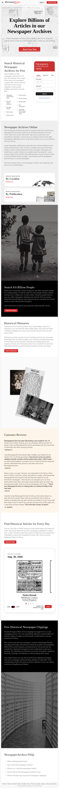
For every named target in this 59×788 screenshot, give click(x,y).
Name (38, 75)
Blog (19, 783)
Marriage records (8, 108)
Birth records (9, 112)
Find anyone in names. (42, 66)
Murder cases (22, 101)
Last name (38, 86)
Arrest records (22, 95)
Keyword (45, 75)
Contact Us (14, 783)
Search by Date (10, 542)
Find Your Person (11, 310)
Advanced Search (44, 98)
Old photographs (22, 105)
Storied (9, 783)
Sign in (42, 2)
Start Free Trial (52, 2)
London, (34, 597)
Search (44, 94)
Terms (28, 783)
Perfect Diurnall (29, 595)
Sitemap (43, 783)
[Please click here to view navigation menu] (2, 2)
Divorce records (23, 98)
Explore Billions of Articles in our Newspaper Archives (29, 25)
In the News (24, 783)
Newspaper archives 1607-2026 (10, 96)
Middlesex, (25, 597)
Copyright (37, 783)
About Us (4, 783)
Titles (52, 75)
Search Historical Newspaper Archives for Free (14, 67)
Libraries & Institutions (51, 783)
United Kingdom (29, 600)
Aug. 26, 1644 (15, 557)
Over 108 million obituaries (8, 103)
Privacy (33, 783)
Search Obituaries (11, 351)
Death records (9, 115)
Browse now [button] (9, 181)
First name (38, 79)
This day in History (14, 554)
